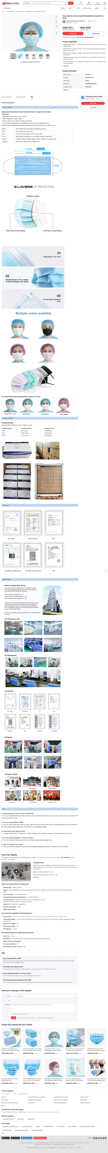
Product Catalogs (23, 1094)
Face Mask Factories (48, 1126)
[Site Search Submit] (71, 3)
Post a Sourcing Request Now (45, 1017)
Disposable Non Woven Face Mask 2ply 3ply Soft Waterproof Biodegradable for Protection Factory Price (96, 1080)
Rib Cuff (4, 1097)
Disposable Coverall (61, 916)
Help (78, 8)
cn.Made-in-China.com (69, 1144)
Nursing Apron (31, 1102)
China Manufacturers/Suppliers (41, 1142)
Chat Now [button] (97, 33)
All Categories (7, 8)
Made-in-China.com (47, 1144)
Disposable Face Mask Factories (11, 1126)
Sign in (104, 4)
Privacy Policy (78, 1147)
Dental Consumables (85, 1102)
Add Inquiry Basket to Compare (31, 62)
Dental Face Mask (7, 1130)
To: (9, 1000)
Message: (8, 1004)
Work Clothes (5, 1100)
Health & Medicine (10, 11)
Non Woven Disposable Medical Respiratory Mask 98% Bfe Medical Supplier (74, 1080)
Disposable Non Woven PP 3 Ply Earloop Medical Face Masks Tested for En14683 (96, 1050)
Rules (105, 8)
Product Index (81, 1142)
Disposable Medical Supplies (35, 1100)
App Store (5, 1138)
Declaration (70, 1147)
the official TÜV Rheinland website (47, 857)
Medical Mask (29, 11)
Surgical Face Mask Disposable (87, 1126)
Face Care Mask (61, 1126)
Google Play (15, 1138)
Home (3, 11)
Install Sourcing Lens (41, 1138)
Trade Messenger (27, 1138)
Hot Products (22, 1142)
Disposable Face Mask (39, 11)
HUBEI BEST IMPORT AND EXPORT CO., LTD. (76, 21)
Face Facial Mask (72, 1126)
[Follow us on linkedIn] (105, 1138)
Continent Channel (72, 1142)
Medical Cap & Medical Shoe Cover (10, 1102)
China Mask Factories (27, 1126)
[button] (66, 3)
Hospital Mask (30, 1119)
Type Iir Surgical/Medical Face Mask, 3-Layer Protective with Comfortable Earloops (32, 1080)
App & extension (87, 8)
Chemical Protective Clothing (61, 1097)
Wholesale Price (63, 1142)
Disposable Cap (29, 916)
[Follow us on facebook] (94, 1138)
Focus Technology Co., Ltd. (43, 1147)
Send (13, 1017)
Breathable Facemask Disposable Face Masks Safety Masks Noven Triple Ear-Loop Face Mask (53, 1080)
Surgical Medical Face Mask (21, 1130)
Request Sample (89, 37)
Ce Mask (38, 1126)
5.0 (88, 98)
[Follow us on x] (96, 1138)
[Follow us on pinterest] (103, 1138)
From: (8, 996)
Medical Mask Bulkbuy (37, 1130)
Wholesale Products (54, 1142)
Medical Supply (20, 11)
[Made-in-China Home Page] (10, 3)
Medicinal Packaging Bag (60, 1102)
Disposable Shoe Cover (40, 916)
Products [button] (27, 3)
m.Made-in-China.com (57, 1144)
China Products (29, 1142)
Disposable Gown (51, 916)
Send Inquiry (73, 33)
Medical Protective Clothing (60, 1100)
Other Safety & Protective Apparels (36, 1097)
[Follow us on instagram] (99, 1138)
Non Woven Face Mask (18, 916)
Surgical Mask (20, 1119)
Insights (87, 1142)
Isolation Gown (84, 1097)
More (3, 1105)
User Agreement (62, 1147)
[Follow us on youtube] (101, 1138)
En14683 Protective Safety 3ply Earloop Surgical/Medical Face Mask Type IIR (10, 1050)
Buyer (70, 8)
